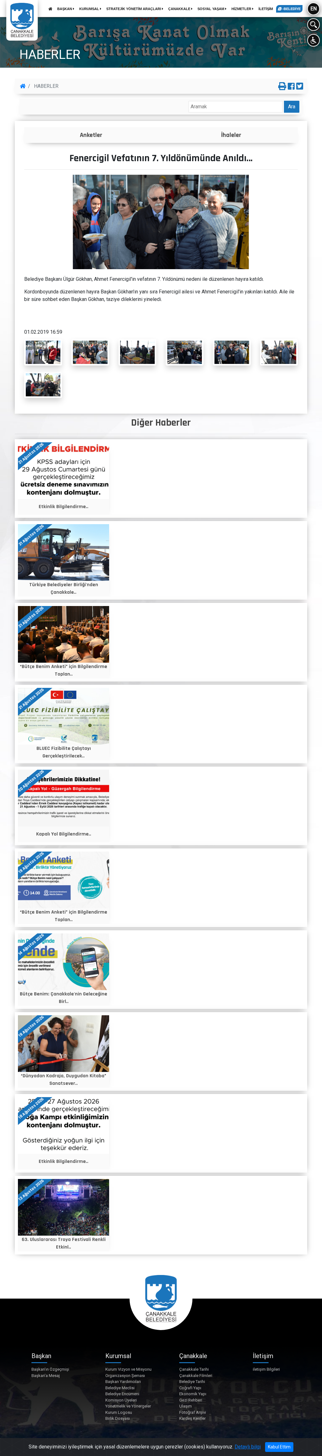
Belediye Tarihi (192, 1381)
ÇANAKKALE (179, 9)
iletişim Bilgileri (266, 1369)
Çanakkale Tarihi (194, 1369)
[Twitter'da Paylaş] (299, 87)
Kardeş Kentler (192, 1418)
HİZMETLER (241, 9)
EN (313, 9)
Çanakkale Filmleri (195, 1375)
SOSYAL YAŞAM (211, 9)
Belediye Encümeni (122, 1393)
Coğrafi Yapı (190, 1387)
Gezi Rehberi (190, 1400)
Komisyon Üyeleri (121, 1400)
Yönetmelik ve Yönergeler (128, 1406)
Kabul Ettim (279, 1446)
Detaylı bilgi (248, 1447)
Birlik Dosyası (117, 1418)
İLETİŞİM (265, 9)
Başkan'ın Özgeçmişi (50, 1369)
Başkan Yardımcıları (123, 1381)
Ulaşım (185, 1406)
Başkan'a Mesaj (45, 1375)
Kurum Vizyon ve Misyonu (128, 1369)
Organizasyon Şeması (125, 1375)
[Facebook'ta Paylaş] (291, 87)
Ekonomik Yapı (192, 1393)
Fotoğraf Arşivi (192, 1412)
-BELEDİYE (291, 9)
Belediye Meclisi (120, 1387)
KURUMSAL (89, 9)
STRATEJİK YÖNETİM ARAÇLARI (134, 9)
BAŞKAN (65, 9)
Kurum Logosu (118, 1412)
